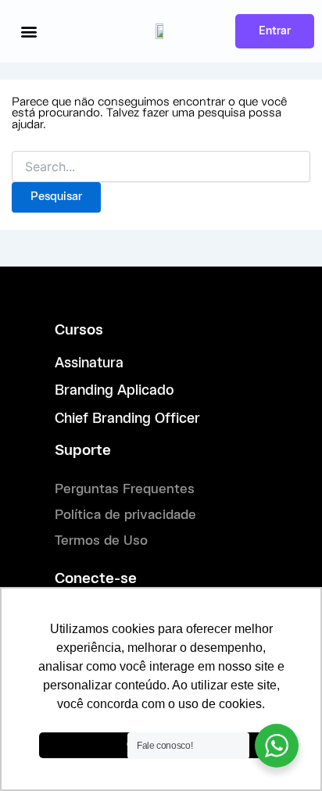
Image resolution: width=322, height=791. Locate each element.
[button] (28, 32)
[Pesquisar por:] (161, 168)
